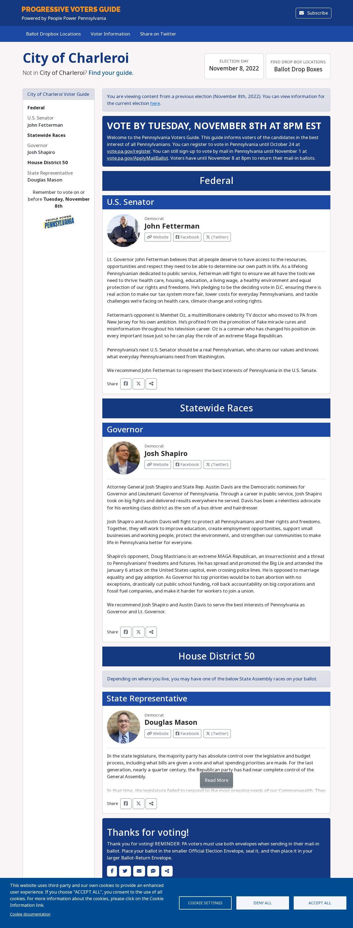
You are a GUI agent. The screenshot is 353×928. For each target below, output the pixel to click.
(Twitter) (219, 237)
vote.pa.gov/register (129, 151)
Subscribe (317, 13)
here (155, 103)
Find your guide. (111, 73)
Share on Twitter (158, 34)
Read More (216, 780)
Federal (36, 107)
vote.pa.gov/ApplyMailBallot (137, 158)
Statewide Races (46, 135)
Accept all (320, 903)
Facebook (189, 237)
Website (160, 237)
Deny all (262, 903)
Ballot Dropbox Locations (53, 34)
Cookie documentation (30, 914)
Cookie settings (205, 903)
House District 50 (47, 162)
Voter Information (110, 34)
